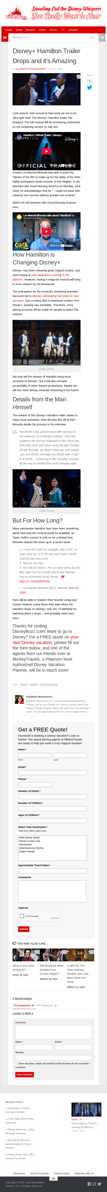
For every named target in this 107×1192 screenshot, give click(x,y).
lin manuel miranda (48, 685)
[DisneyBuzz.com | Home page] (16, 13)
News (19, 29)
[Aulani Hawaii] (53, 851)
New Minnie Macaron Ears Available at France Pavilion (18, 1144)
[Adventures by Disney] (53, 848)
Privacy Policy (61, 1173)
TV (63, 29)
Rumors (30, 29)
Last (56, 760)
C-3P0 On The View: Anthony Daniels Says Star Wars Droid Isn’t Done (78, 973)
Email (22, 767)
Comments (24, 877)
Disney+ (24, 685)
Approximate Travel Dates (34, 865)
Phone (22, 779)
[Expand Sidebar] (4, 37)
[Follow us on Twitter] (99, 1184)
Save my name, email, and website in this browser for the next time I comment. (52, 1065)
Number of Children (30, 803)
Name (22, 749)
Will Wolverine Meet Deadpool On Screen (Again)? (51, 969)
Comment (20, 1022)
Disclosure (19, 1173)
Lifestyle (73, 29)
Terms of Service (39, 1173)
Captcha (23, 907)
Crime (42, 29)
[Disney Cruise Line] (53, 841)
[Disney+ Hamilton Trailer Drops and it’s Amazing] (47, 89)
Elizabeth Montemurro (31, 69)
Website (19, 1052)
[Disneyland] (53, 844)
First (20, 760)
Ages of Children (29, 815)
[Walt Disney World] (53, 837)
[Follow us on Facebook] (89, 1184)
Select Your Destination (33, 827)
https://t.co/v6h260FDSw (35, 581)
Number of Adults (29, 791)
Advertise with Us (84, 1173)
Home (8, 29)
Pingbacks (48, 1005)
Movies (53, 29)
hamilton (34, 685)
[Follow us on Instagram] (94, 1184)
